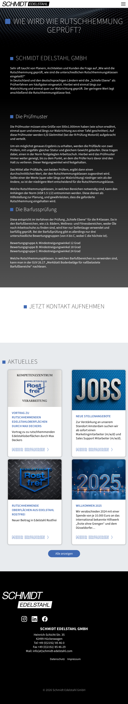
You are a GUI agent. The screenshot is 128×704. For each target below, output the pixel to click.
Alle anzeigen (64, 553)
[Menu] (123, 4)
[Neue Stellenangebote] (99, 390)
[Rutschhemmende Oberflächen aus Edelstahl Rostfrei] (35, 479)
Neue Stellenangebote (93, 416)
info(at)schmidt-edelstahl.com (52, 651)
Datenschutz (57, 659)
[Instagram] (24, 619)
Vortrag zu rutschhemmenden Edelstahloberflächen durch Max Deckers (29, 419)
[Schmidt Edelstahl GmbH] (25, 4)
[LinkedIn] (34, 619)
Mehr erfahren (29, 449)
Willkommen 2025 (89, 506)
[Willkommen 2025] (99, 479)
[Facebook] (45, 619)
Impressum (74, 659)
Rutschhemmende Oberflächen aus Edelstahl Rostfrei (33, 510)
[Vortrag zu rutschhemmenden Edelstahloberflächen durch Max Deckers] (35, 388)
